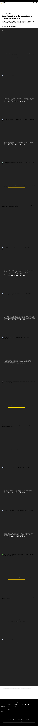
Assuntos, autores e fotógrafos (10, 704)
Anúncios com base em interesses (13, 721)
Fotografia (6, 688)
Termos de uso (10, 719)
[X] (23, 704)
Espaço (2, 714)
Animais (2, 704)
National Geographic (20, 57)
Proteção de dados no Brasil (24, 721)
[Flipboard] (29, 704)
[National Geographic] (1, 2)
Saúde (1, 716)
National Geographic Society (10, 709)
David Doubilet (11, 57)
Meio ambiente (3, 706)
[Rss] (35, 704)
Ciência (2, 709)
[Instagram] (26, 704)
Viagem (2, 711)
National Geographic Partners (9, 707)
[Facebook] (20, 704)
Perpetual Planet (7, 13)
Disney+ (35, 0)
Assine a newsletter (5, 0)
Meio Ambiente (16, 688)
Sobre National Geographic (25, 719)
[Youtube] (32, 704)
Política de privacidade (16, 719)
